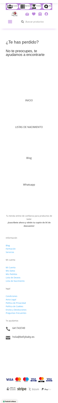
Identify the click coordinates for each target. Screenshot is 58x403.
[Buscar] (22, 21)
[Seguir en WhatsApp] (19, 346)
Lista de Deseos (13, 277)
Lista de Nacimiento (15, 281)
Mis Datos (10, 270)
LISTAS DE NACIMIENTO (29, 127)
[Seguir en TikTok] (8, 346)
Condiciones (11, 296)
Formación (11, 248)
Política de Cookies (14, 306)
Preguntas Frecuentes (16, 313)
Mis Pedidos (11, 274)
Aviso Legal (11, 299)
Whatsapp (29, 184)
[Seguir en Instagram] (13, 346)
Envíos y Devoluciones (16, 309)
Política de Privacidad (16, 303)
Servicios (10, 252)
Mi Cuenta (10, 267)
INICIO (29, 100)
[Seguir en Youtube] (25, 346)
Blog (29, 158)
